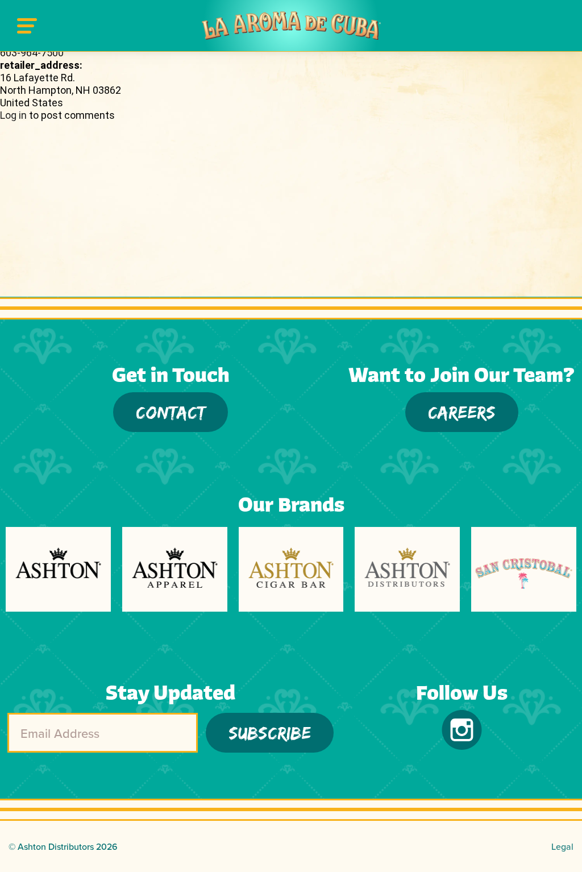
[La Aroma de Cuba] (291, 26)
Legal (562, 846)
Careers (462, 412)
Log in (13, 115)
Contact (170, 412)
